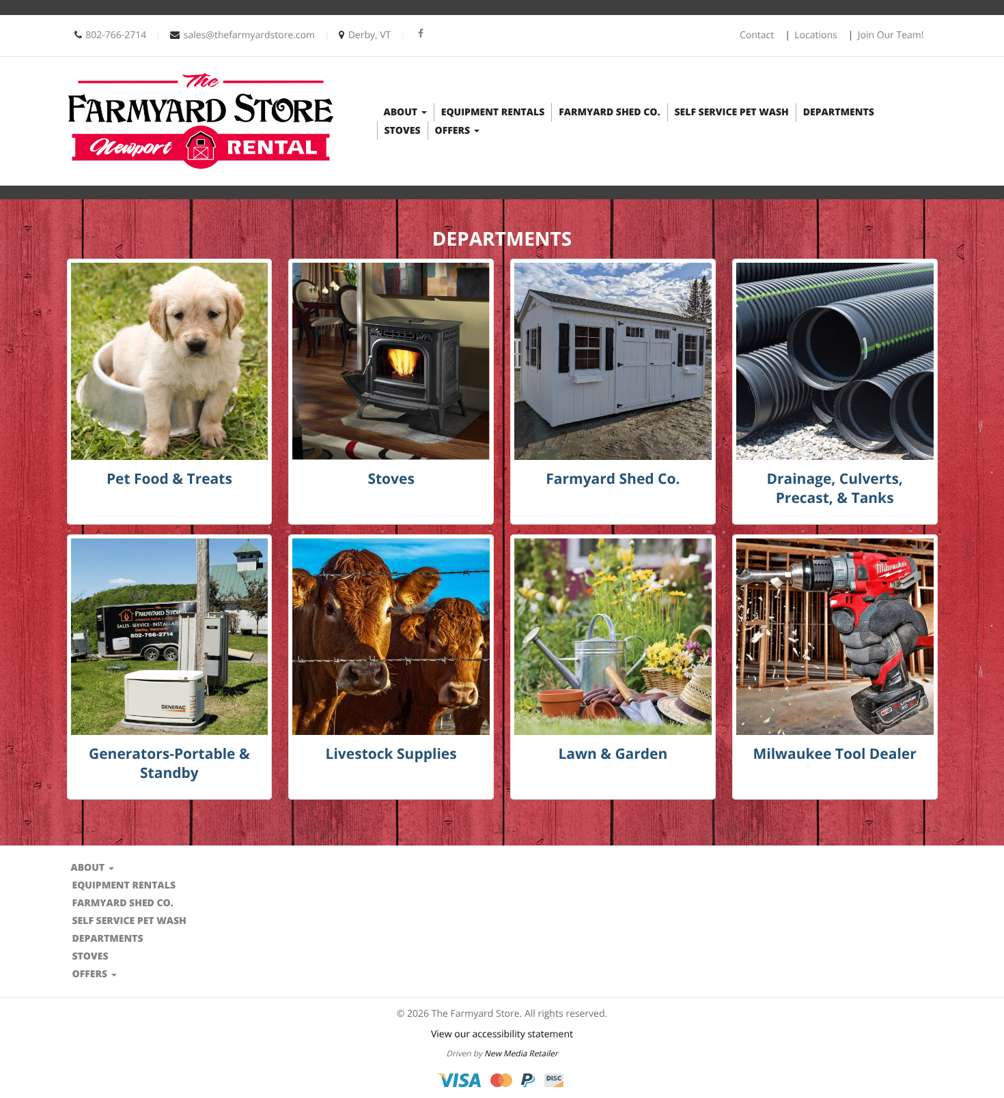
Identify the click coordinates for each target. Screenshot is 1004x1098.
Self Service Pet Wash (732, 112)
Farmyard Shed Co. (609, 112)
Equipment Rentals (492, 112)
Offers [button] (454, 130)
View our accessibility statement (502, 1034)
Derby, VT (369, 35)
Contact (757, 35)
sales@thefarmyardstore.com (249, 35)
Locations (815, 35)
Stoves (403, 130)
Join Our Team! (891, 35)
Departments (838, 112)
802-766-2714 (115, 35)
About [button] (402, 112)
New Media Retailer (521, 1053)
